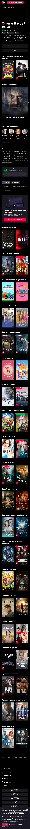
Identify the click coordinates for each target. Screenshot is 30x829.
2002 (5, 30)
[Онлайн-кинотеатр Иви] (4, 2)
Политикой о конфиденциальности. (11, 821)
